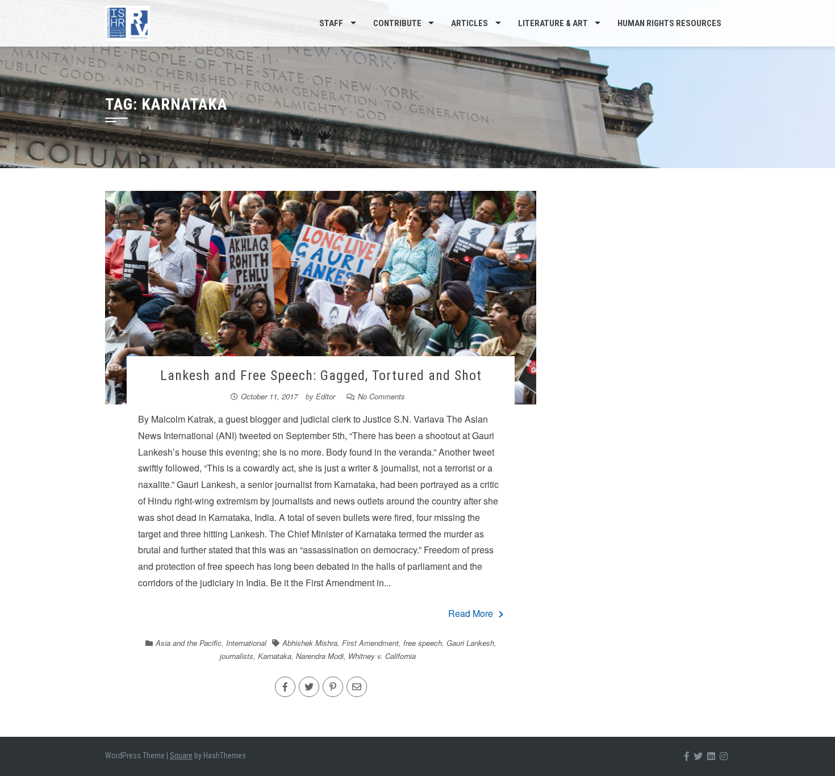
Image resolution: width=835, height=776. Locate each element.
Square (181, 755)
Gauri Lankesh (470, 642)
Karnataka (274, 655)
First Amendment (370, 642)
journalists (236, 655)
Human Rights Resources (669, 23)
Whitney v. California (382, 655)
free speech (422, 642)
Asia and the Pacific (189, 642)
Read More (470, 613)
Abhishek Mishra (309, 642)
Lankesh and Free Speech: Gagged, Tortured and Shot (321, 375)
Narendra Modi (320, 655)
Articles (469, 23)
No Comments (381, 396)
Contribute (397, 23)
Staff (331, 23)
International (246, 642)
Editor (325, 396)
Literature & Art (553, 23)
